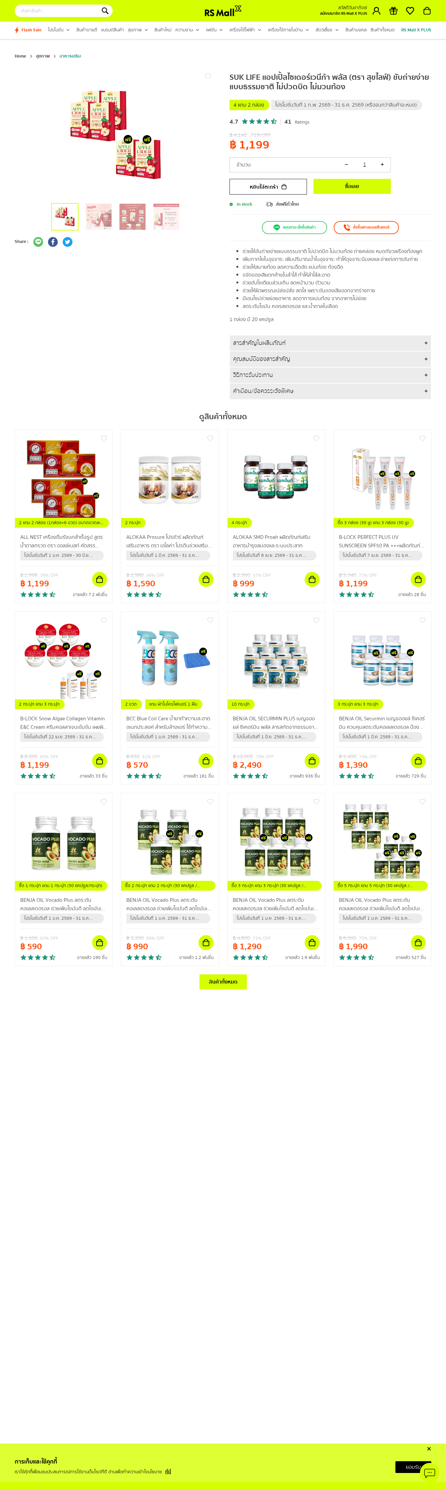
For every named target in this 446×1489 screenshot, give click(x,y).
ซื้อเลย (352, 186)
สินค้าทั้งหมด (223, 982)
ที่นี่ (168, 1472)
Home (20, 56)
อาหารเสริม (70, 56)
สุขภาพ (43, 56)
